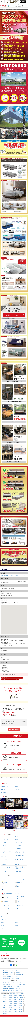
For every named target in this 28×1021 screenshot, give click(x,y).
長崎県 (10, 1011)
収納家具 (3, 864)
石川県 (20, 999)
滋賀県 (15, 1003)
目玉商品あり (4, 839)
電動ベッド (4, 845)
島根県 (16, 922)
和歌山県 (21, 1005)
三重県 (10, 1003)
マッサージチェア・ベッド (20, 860)
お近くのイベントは (14, 315)
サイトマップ (15, 978)
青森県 (10, 995)
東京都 (10, 997)
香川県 (4, 1009)
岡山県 (10, 1007)
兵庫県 (10, 1005)
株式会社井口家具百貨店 (7, 575)
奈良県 (15, 1005)
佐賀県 (4, 1011)
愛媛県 (10, 1009)
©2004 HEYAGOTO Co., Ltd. (14, 1015)
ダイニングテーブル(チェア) (6, 851)
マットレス (17, 789)
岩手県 (15, 995)
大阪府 (4, 1005)
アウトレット (4, 836)
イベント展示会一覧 (20, 7)
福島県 (4, 997)
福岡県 (20, 1009)
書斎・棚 (17, 864)
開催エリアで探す (4, 993)
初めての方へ (6, 970)
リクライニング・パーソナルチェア (7, 860)
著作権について (19, 974)
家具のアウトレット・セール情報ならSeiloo (8, 7)
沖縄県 (4, 1013)
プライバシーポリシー (8, 974)
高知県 (15, 1009)
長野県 (10, 1001)
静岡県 (20, 1001)
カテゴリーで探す (19, 993)
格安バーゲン (18, 836)
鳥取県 (4, 1007)
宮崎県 (20, 1011)
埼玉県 (21, 997)
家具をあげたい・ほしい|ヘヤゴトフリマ (12, 990)
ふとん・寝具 (18, 845)
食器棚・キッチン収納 (20, 852)
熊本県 (15, 1011)
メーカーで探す (12, 993)
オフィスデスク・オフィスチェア (20, 856)
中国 (26, 7)
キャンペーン (17, 976)
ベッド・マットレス (19, 842)
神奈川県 (16, 997)
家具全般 (3, 842)
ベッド (16, 786)
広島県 (16, 925)
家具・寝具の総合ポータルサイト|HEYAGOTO (14, 984)
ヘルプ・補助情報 (7, 976)
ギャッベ (3, 871)
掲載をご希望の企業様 (8, 972)
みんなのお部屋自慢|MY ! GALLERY (11, 988)
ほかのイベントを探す (14, 729)
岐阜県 (15, 1001)
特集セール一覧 (6, 978)
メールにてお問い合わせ (19, 575)
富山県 (15, 999)
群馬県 (10, 999)
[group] (14, 803)
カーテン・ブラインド (6, 867)
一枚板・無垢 (18, 871)
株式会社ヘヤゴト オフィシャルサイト (12, 983)
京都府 (20, 1003)
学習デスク (4, 856)
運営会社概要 (14, 970)
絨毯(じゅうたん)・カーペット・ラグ (20, 867)
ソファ (16, 839)
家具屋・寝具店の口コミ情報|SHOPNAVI (12, 986)
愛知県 (4, 1003)
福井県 (4, 1001)
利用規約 (18, 972)
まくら (3, 848)
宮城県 (20, 995)
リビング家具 (18, 848)
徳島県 (20, 1007)
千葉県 (4, 999)
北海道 (4, 995)
